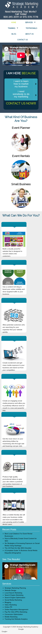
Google (21, 629)
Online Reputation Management (16, 609)
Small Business (21, 184)
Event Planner (21, 127)
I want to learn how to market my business (21, 84)
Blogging (8, 602)
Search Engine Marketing (14, 595)
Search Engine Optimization (15, 597)
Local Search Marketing (13, 593)
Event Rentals (21, 156)
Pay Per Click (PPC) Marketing (16, 612)
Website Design (10, 590)
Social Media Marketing (13, 600)
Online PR (8, 607)
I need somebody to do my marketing (21, 94)
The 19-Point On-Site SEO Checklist (18, 548)
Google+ (4, 631)
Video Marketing (11, 605)
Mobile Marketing (11, 617)
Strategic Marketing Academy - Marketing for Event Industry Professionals (21, 5)
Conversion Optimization (14, 614)
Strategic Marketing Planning (15, 588)
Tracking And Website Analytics (16, 619)
